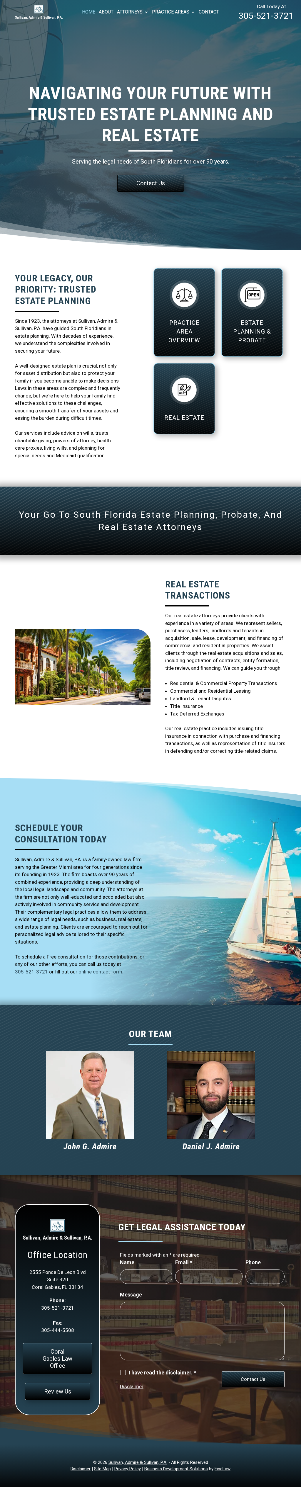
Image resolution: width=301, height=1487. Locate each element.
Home (88, 12)
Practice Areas (170, 12)
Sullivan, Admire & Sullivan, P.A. (137, 1462)
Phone (253, 1262)
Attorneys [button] (130, 12)
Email (183, 1262)
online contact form (100, 972)
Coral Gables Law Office (57, 1358)
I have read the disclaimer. (162, 1373)
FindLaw (222, 1468)
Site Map (102, 1468)
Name (127, 1262)
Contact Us (150, 183)
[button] (295, 1444)
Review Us (57, 1391)
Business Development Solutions (176, 1468)
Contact (209, 12)
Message (131, 1294)
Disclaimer (131, 1386)
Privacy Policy (127, 1468)
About (106, 12)
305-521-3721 (266, 16)
